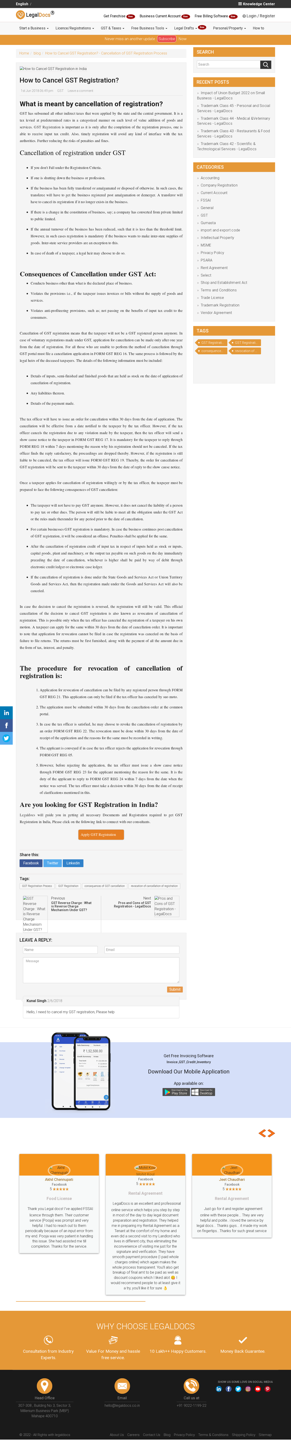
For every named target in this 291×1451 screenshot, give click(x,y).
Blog (167, 1414)
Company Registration (219, 185)
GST (60, 91)
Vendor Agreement (216, 313)
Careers (133, 1414)
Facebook (31, 863)
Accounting (210, 178)
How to (258, 28)
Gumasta (208, 223)
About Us (117, 1414)
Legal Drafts (189, 28)
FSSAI (206, 200)
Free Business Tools (148, 28)
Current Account (214, 193)
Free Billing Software (212, 16)
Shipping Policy (243, 1414)
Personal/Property (228, 28)
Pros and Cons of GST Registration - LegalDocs (132, 904)
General (207, 208)
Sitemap (265, 1414)
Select (206, 275)
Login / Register (261, 15)
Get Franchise (115, 16)
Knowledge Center (259, 4)
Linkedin (73, 863)
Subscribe (166, 38)
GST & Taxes (111, 28)
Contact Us (151, 1414)
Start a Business (32, 28)
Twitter (52, 863)
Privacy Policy (212, 253)
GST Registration (68, 886)
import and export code (220, 230)
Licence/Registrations (73, 28)
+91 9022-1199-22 (191, 1385)
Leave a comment (80, 91)
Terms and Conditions (219, 290)
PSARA (207, 260)
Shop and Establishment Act (224, 282)
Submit (175, 989)
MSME (206, 245)
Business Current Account (160, 16)
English (22, 4)
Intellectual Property (217, 238)
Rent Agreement (214, 268)
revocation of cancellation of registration (154, 886)
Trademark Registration (220, 305)
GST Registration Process (37, 886)
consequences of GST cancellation (105, 886)
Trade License (212, 297)
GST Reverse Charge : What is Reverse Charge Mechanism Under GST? (71, 906)
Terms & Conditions (213, 1414)
